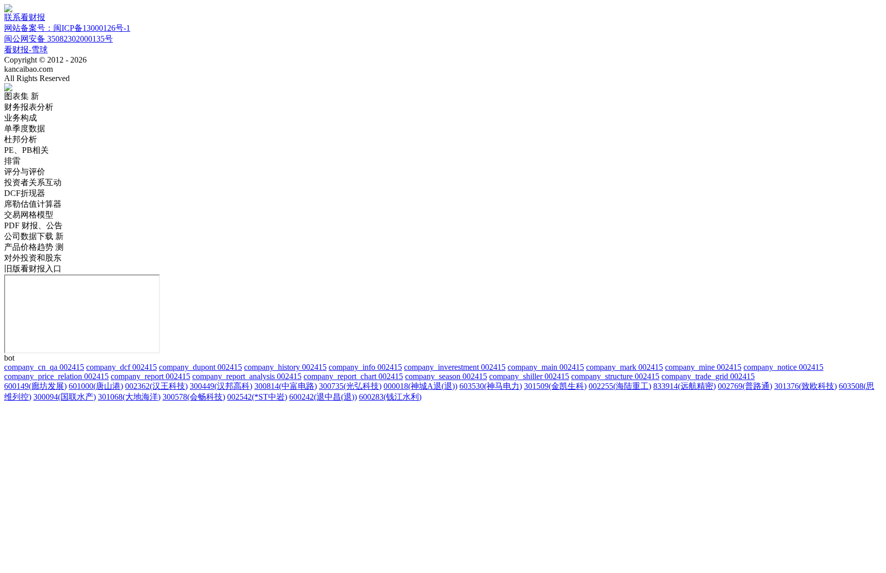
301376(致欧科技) (805, 386)
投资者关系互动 (33, 182)
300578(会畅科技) (194, 396)
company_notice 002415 (783, 367)
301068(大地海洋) (129, 396)
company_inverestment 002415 (455, 367)
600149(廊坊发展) (35, 386)
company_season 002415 (446, 376)
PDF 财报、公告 (33, 225)
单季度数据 (24, 128)
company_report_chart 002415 (353, 376)
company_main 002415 (546, 367)
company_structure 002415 (615, 376)
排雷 (12, 160)
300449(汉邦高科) (221, 386)
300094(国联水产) (64, 396)
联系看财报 (24, 17)
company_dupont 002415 (200, 367)
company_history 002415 (285, 367)
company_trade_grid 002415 (708, 376)
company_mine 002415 (703, 367)
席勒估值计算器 (33, 204)
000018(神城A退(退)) (420, 386)
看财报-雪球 (26, 49)
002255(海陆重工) (620, 386)
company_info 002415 (365, 367)
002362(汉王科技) (156, 386)
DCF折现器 (24, 193)
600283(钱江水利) (390, 396)
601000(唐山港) (96, 386)
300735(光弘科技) (350, 386)
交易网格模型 (28, 214)
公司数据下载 (34, 236)
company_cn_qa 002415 (44, 367)
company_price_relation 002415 (56, 376)
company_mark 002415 (624, 367)
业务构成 (20, 117)
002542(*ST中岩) (257, 396)
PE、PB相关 (26, 150)
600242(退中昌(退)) (323, 396)
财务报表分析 (28, 107)
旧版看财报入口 (33, 268)
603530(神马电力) (490, 386)
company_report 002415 (150, 376)
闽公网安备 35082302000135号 (58, 38)
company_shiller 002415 (529, 376)
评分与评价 (24, 171)
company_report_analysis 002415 (246, 376)
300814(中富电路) (285, 386)
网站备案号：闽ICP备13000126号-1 (67, 28)
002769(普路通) (745, 386)
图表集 (21, 96)
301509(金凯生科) (555, 386)
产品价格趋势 (34, 247)
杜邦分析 (20, 139)
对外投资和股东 (33, 257)
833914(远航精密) (684, 386)
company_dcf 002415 (121, 367)
